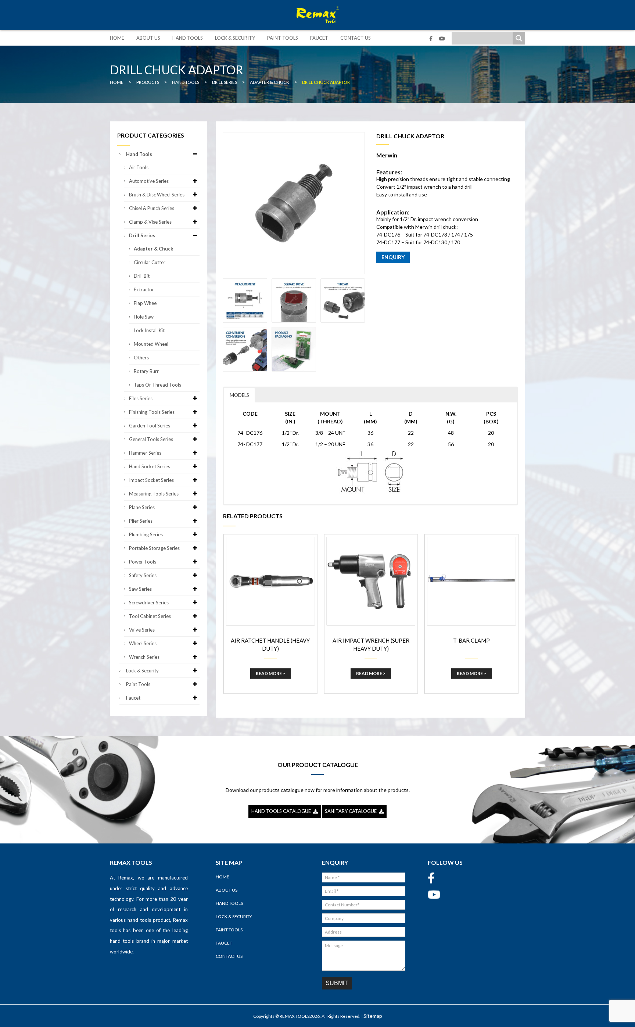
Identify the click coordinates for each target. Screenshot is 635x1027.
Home (117, 38)
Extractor (144, 289)
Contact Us (355, 38)
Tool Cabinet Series (150, 616)
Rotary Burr (146, 371)
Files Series (141, 398)
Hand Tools (187, 38)
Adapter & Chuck (153, 249)
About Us (148, 38)
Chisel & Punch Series (151, 208)
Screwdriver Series (149, 602)
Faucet (319, 38)
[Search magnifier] (519, 38)
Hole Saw (144, 317)
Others (141, 357)
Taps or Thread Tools (157, 385)
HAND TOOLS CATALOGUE (282, 811)
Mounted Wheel (151, 344)
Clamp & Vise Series (150, 222)
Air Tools (138, 167)
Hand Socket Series (149, 466)
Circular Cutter (149, 262)
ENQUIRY (393, 257)
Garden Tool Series (149, 426)
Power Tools (142, 562)
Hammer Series (145, 453)
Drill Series (142, 235)
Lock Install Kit (149, 330)
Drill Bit (142, 276)
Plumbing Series (146, 534)
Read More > (270, 673)
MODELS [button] (239, 395)
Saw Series (140, 589)
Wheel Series (143, 643)
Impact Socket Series (151, 480)
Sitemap (372, 1016)
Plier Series (141, 521)
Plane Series (142, 507)
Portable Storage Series (154, 548)
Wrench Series (144, 657)
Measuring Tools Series (154, 494)
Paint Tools (282, 38)
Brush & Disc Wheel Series (156, 195)
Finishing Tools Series (152, 412)
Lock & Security (235, 38)
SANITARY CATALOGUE (352, 811)
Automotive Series (149, 181)
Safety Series (143, 575)
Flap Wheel (146, 303)
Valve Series (142, 630)
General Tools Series (151, 439)
